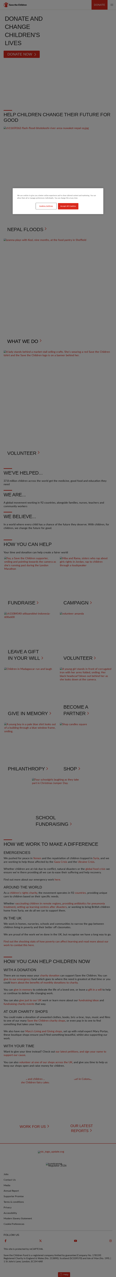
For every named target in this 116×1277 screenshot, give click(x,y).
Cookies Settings (46, 206)
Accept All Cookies (68, 206)
